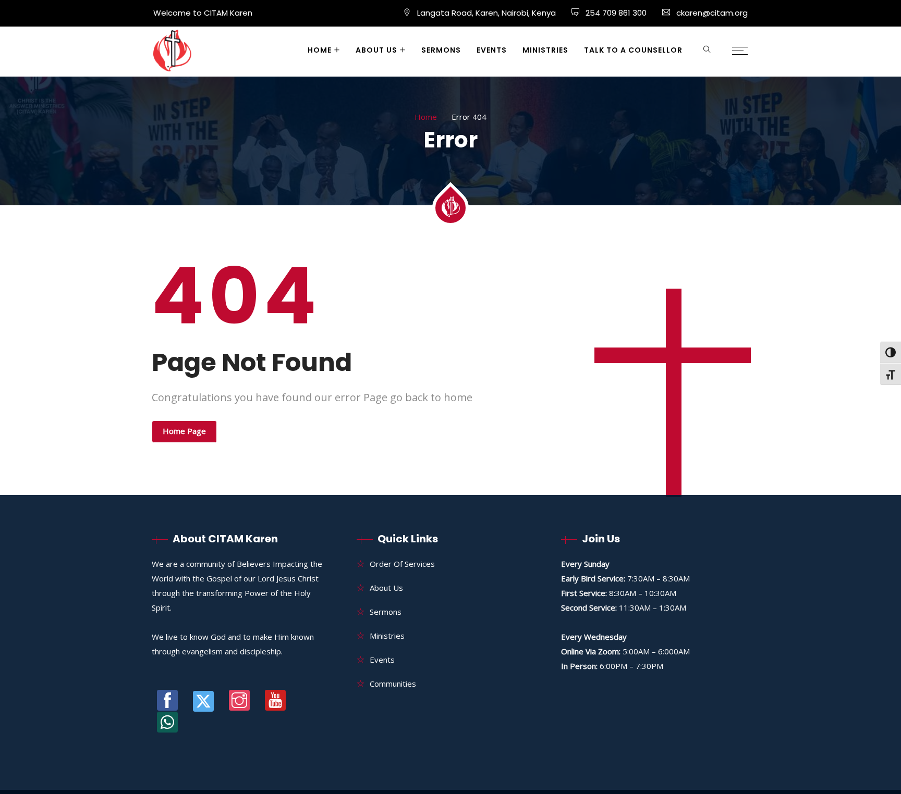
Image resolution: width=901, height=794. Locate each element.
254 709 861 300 (615, 12)
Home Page (184, 431)
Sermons (441, 50)
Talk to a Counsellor (633, 50)
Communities (393, 683)
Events (492, 50)
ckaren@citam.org (712, 12)
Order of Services (402, 564)
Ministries (545, 50)
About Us (376, 50)
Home (320, 50)
